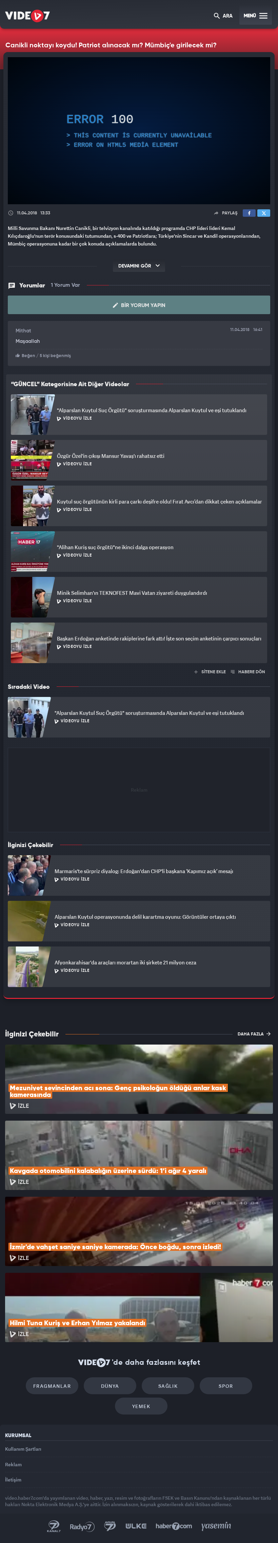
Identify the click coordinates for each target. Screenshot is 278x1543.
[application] (139, 771)
